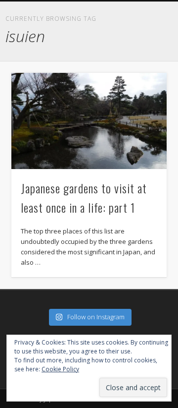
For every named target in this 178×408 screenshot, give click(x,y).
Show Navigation (168, 8)
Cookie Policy (60, 369)
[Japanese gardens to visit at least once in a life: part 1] (89, 121)
